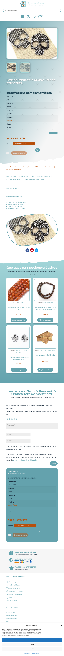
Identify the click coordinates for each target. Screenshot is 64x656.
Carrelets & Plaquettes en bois (48, 350)
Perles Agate (21, 302)
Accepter (32, 640)
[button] (61, 625)
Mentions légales (27, 653)
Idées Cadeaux (16, 167)
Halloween (24, 167)
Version (9, 144)
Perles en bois (46, 302)
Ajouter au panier (20, 153)
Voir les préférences (32, 649)
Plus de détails (53, 133)
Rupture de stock (45, 370)
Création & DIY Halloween (36, 167)
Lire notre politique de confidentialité (25, 460)
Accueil (8, 167)
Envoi (54, 463)
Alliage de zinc (11, 120)
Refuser (32, 644)
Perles (51, 302)
